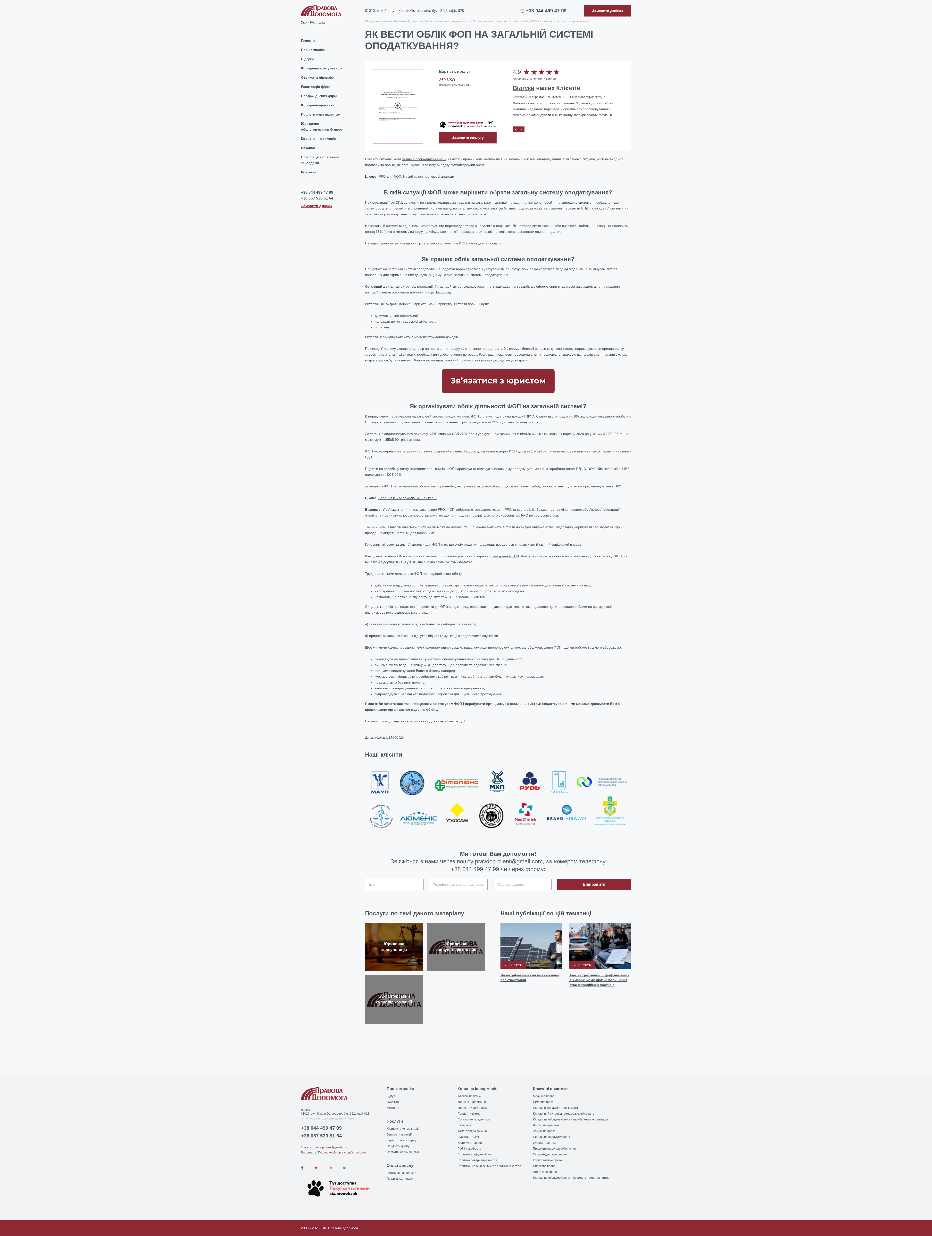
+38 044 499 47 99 (546, 10)
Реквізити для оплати (401, 1173)
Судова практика (544, 1142)
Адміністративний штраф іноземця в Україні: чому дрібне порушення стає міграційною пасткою (599, 980)
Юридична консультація (321, 68)
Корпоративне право (547, 1160)
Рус (313, 22)
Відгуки (307, 59)
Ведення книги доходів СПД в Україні (407, 498)
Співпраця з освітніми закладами (320, 160)
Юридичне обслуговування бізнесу (322, 126)
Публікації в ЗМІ (468, 1137)
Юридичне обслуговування (551, 1137)
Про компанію (313, 50)
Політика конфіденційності (476, 1154)
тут (380, 515)
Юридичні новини (470, 1142)
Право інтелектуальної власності (556, 1148)
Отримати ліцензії (399, 1134)
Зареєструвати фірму (401, 1140)
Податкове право (545, 1172)
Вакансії (308, 148)
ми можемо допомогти (590, 704)
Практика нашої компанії (491, 21)
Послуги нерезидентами (403, 1152)
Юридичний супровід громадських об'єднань (563, 1113)
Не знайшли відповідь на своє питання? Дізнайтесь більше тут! (415, 721)
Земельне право (544, 1131)
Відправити (594, 884)
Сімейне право (543, 1102)
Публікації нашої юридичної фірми (448, 21)
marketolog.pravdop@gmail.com (345, 1152)
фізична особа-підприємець (424, 159)
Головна (308, 40)
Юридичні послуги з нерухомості (555, 1108)
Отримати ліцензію (317, 77)
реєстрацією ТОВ (505, 556)
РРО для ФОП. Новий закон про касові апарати (416, 176)
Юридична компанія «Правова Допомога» (394, 21)
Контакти (308, 172)
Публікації (393, 1102)
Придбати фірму (398, 1146)
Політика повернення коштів (477, 1160)
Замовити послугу (468, 138)
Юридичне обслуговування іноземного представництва (571, 1177)
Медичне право (543, 1096)
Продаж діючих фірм (319, 96)
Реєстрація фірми (316, 87)
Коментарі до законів (472, 1131)
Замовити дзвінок (316, 206)
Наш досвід (465, 1125)
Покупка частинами (400, 1178)
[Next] (521, 129)
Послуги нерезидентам (320, 114)
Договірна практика (546, 1125)
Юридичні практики (317, 105)
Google (551, 79)
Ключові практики (470, 1096)
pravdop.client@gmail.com (330, 1147)
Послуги (378, 913)
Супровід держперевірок (550, 1154)
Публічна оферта (469, 1148)
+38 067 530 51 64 (317, 198)
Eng (322, 22)
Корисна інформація (318, 139)
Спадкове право (544, 1166)
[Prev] (516, 129)
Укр (304, 22)
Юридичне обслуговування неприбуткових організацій (570, 1119)
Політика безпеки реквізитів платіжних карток (489, 1166)
